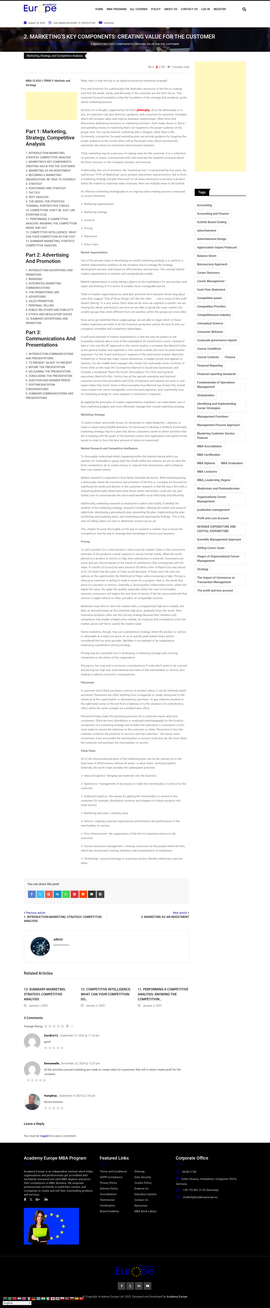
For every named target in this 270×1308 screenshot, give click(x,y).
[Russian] (72, 1298)
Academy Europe (177, 1296)
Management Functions (212, 416)
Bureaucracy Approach (212, 264)
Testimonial (107, 1200)
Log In (205, 9)
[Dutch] (19, 1298)
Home (99, 9)
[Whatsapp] (66, 894)
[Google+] (49, 894)
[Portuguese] (67, 1298)
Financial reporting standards (216, 374)
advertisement (206, 230)
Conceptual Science (210, 323)
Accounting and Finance (213, 213)
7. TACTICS (33, 192)
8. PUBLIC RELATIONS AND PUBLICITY (49, 310)
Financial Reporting (210, 365)
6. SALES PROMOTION (39, 301)
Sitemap (139, 1171)
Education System (145, 1194)
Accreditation (108, 1194)
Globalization (205, 395)
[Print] (101, 894)
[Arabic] (10, 1298)
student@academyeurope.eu (200, 1197)
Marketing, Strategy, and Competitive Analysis (62, 44)
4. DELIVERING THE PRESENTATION (48, 371)
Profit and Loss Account (212, 518)
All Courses (138, 9)
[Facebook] (32, 894)
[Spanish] (76, 1298)
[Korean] (57, 1298)
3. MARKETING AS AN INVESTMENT (48, 170)
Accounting (204, 205)
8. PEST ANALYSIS (37, 197)
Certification (107, 1205)
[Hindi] (43, 1298)
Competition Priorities (211, 306)
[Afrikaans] (5, 1298)
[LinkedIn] (58, 894)
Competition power (209, 298)
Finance (230, 357)
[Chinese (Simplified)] (14, 1298)
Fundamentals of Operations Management (216, 385)
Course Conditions (209, 348)
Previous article (35, 912)
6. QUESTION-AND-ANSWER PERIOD (48, 380)
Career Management (210, 281)
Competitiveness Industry (214, 315)
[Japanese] (53, 1298)
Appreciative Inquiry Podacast (217, 247)
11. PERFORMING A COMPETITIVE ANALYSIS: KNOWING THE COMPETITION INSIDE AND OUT (51, 223)
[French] (29, 1298)
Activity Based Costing (211, 222)
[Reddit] (83, 894)
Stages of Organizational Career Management (218, 559)
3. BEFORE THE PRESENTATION (45, 367)
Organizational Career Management (211, 499)
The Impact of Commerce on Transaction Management (216, 580)
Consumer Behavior (210, 332)
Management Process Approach (218, 425)
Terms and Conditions (113, 1171)
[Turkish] (81, 1298)
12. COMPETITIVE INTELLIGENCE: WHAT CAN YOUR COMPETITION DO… (106, 994)
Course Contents (208, 357)
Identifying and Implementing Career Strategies (216, 406)
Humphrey (50, 1095)
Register (220, 9)
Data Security (142, 1177)
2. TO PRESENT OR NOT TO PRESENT (49, 362)
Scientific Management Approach (219, 539)
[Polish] (62, 1298)
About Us (170, 9)
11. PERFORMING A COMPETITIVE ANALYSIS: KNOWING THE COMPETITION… (163, 994)
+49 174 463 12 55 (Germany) (201, 1190)
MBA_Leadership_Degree (214, 480)
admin (58, 939)
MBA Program (116, 9)
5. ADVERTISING (36, 296)
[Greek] (38, 1298)
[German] (33, 1298)
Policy (156, 9)
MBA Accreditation (209, 446)
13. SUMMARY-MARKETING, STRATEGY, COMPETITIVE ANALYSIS (45, 994)
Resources (140, 1205)
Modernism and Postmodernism (218, 488)
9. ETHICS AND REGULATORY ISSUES (49, 314)
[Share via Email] (92, 894)
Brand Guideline (109, 1211)
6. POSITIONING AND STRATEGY (46, 188)
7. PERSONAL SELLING (40, 305)
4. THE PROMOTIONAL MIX (42, 292)
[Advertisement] (51, 106)
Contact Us (189, 9)
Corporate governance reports (217, 340)
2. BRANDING (34, 279)
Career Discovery (208, 272)
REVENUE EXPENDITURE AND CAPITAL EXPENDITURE (216, 529)
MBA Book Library (145, 1211)
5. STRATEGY (34, 183)
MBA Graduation (232, 463)
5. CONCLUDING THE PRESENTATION (49, 376)
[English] (24, 1298)
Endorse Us (141, 1188)
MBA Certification (208, 454)
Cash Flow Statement (211, 289)
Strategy (202, 569)
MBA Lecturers (207, 471)
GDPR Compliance (111, 1177)
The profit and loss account (215, 590)
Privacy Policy (108, 1183)
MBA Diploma (206, 463)
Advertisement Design (211, 239)
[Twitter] (40, 894)
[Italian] (48, 1298)
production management (213, 510)
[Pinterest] (75, 894)
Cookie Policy (143, 1183)
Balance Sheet (206, 256)
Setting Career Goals (210, 548)
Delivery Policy (109, 1188)
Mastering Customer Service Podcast (216, 436)
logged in (45, 1136)
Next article (180, 912)
